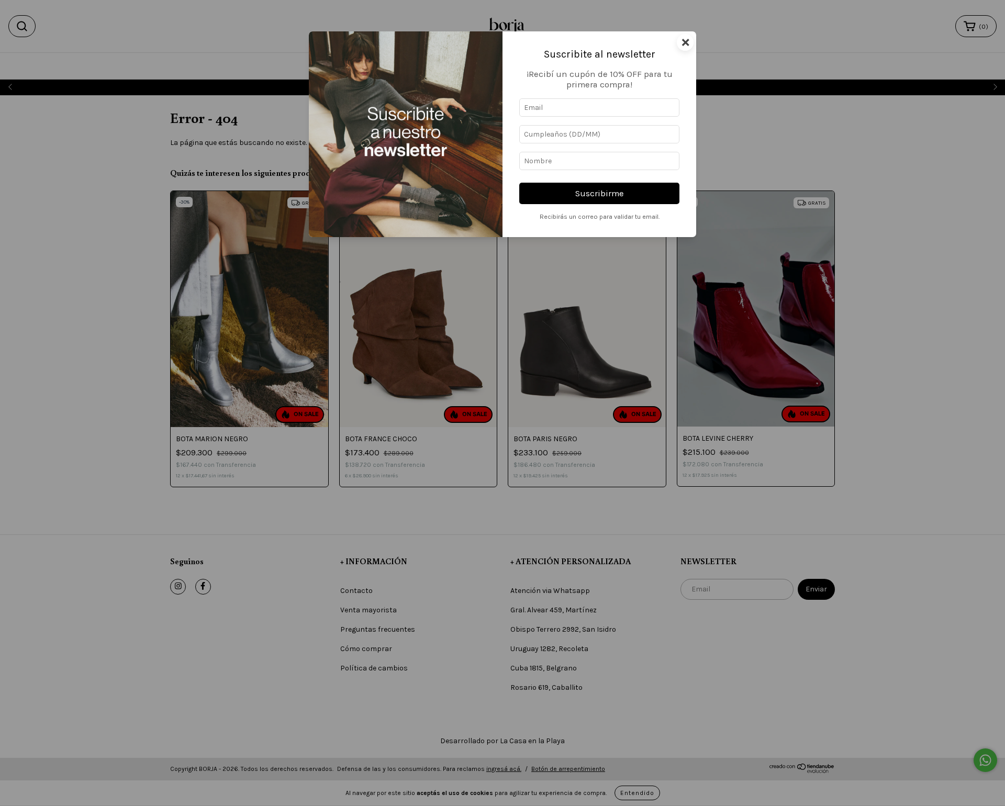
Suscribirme (599, 193)
